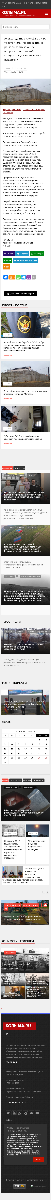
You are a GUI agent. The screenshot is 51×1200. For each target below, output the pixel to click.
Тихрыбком (45, 631)
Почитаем (10, 953)
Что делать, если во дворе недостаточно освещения (36, 845)
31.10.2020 (7, 429)
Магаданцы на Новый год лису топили (12, 983)
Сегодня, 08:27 (11, 788)
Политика (27, 780)
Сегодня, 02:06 (10, 834)
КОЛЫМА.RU (14, 13)
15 (39, 748)
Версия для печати (12, 109)
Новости (20, 527)
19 (19, 753)
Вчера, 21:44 (33, 834)
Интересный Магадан (26, 260)
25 (12, 757)
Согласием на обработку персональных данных (19, 1149)
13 (25, 748)
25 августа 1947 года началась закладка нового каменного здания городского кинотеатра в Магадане (13, 849)
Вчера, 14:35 (9, 475)
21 (32, 753)
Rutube (7, 260)
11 (12, 748)
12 (19, 748)
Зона (8, 68)
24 (5, 757)
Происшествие (15, 780)
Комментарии (19, 468)
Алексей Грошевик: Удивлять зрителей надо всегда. (11, 995)
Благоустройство (12, 905)
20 (25, 753)
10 (5, 748)
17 (5, 753)
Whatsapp (38, 254)
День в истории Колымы (30, 577)
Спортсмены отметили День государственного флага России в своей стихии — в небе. (23, 565)
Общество (21, 68)
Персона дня (11, 622)
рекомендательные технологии (23, 1153)
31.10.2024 (7, 335)
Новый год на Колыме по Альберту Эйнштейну (37, 983)
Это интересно (38, 780)
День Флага (32, 527)
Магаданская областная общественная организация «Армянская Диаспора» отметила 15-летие (24, 704)
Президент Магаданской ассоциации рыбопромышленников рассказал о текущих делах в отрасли (25, 662)
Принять (38, 1159)
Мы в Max (8, 254)
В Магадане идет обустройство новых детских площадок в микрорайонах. (24, 917)
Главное (21, 475)
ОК (7, 267)
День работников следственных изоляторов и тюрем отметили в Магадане (25, 392)
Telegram (23, 254)
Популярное (7, 468)
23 (46, 753)
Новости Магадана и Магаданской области (19, 15)
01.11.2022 (7, 384)
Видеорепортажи (31, 905)
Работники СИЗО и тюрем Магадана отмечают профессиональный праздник (23, 437)
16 (46, 748)
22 (39, 753)
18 (12, 753)
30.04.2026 (9, 631)
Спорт (30, 475)
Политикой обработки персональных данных (24, 1145)
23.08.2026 (9, 577)
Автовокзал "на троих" (17, 964)
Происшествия (29, 788)
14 (32, 748)
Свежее (5, 780)
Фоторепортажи (14, 683)
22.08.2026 (9, 527)
